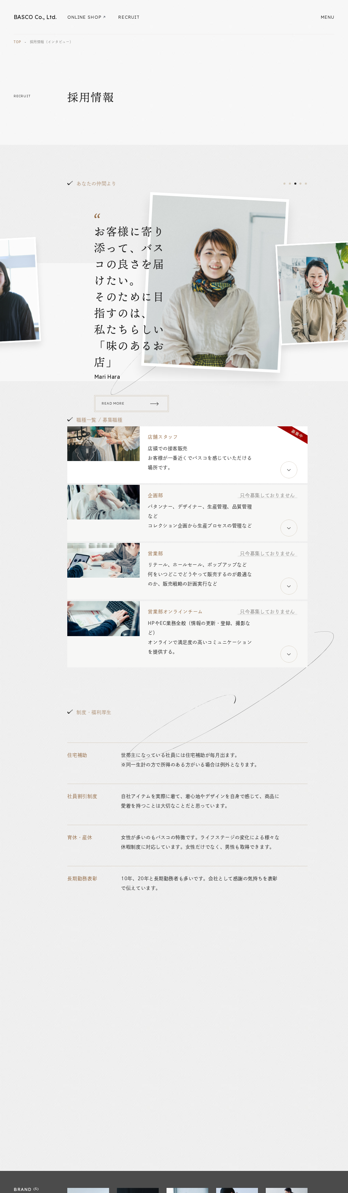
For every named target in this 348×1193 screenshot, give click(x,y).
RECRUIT (128, 17)
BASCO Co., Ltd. (35, 17)
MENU (327, 17)
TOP (17, 42)
